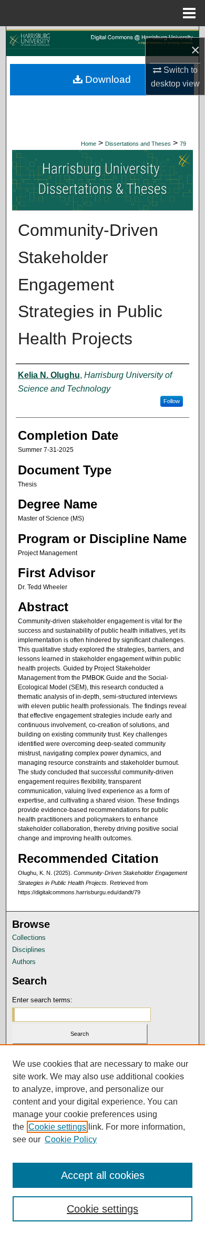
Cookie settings (57, 1126)
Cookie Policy (71, 1139)
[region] (102, 1139)
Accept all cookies (103, 1175)
